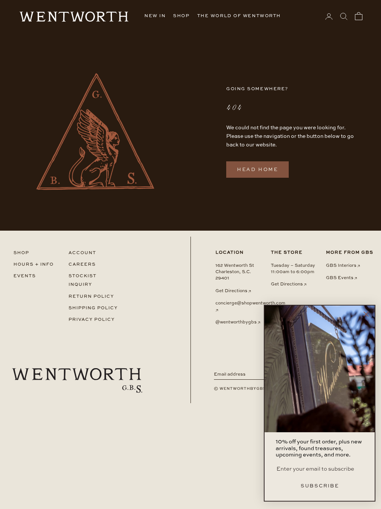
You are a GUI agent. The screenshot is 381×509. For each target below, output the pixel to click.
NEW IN (155, 16)
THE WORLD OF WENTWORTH (239, 16)
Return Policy (91, 296)
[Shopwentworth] (77, 380)
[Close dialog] (366, 314)
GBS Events (339, 278)
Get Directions (231, 291)
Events (24, 276)
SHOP (181, 16)
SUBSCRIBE (320, 486)
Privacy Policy (91, 319)
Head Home (257, 169)
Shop (21, 252)
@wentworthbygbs (236, 322)
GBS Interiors (341, 265)
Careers (82, 264)
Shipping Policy (93, 308)
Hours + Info (33, 264)
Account (82, 252)
